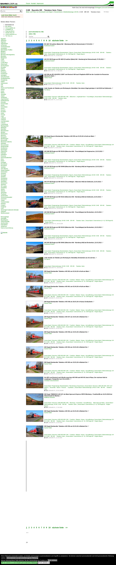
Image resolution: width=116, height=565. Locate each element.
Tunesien (4, 199)
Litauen (3, 123)
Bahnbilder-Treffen (6, 50)
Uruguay (3, 207)
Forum (28, 3)
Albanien (3, 40)
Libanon (3, 119)
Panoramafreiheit (6, 157)
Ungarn (3, 205)
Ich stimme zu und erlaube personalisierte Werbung (19, 563)
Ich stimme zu (43, 563)
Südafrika (4, 188)
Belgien (3, 51)
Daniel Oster (48, 138)
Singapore (4, 180)
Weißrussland (5, 213)
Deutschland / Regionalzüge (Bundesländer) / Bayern (58, 52)
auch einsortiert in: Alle (36, 32)
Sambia (3, 167)
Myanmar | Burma (6, 142)
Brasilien (3, 56)
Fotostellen (4, 225)
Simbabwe (4, 178)
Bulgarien (4, 58)
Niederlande (4, 146)
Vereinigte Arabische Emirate (10, 210)
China (3, 61)
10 (49, 41)
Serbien (3, 176)
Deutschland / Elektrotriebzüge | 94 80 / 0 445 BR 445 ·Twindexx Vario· (64, 83)
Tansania (3, 192)
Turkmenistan (5, 202)
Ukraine (3, 203)
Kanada (3, 102)
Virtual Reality (5, 221)
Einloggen (98, 7)
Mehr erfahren (52, 560)
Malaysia (3, 127)
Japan (3, 96)
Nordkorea (4, 148)
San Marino (4, 169)
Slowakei (3, 181)
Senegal (3, 175)
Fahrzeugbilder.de (10, 28)
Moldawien (4, 134)
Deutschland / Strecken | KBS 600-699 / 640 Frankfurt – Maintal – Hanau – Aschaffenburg (69, 144)
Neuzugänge (5, 217)
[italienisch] (9, 7)
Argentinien (4, 43)
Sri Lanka (4, 186)
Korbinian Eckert (49, 46)
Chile (2, 59)
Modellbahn (4, 220)
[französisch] (6, 7)
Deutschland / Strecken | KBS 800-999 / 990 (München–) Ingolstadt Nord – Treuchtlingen (69, 96)
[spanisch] (11, 7)
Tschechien (4, 195)
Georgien (4, 75)
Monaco (3, 135)
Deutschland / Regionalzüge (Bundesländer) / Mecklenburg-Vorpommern (64, 386)
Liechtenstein (5, 121)
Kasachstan (4, 104)
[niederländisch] (16, 7)
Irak (2, 85)
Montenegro (4, 138)
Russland (4, 165)
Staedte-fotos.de (9, 32)
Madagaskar (4, 126)
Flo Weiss (47, 90)
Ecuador (3, 67)
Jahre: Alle (32, 34)
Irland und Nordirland (7, 88)
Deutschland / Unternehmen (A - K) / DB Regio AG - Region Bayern (66, 54)
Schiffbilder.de (9, 29)
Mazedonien (4, 130)
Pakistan (3, 153)
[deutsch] (4, 7)
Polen (2, 161)
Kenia (2, 105)
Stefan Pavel (48, 77)
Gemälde (3, 218)
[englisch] (2, 7)
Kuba (2, 113)
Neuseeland (4, 145)
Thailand (3, 194)
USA (2, 208)
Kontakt (33, 3)
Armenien (4, 45)
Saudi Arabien (5, 170)
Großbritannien (5, 78)
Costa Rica (4, 62)
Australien (4, 48)
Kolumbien (4, 107)
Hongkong (4, 80)
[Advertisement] (67, 24)
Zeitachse (4, 226)
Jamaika (3, 94)
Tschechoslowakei (6, 197)
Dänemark (4, 64)
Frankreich (4, 73)
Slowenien (4, 183)
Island (3, 89)
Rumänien (4, 164)
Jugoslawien (5, 99)
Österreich (4, 151)
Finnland (3, 72)
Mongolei (4, 137)
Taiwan (3, 191)
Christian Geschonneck (51, 380)
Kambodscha (5, 100)
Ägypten (3, 39)
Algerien (3, 42)
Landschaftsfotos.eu (11, 34)
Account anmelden (108, 7)
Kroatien (3, 111)
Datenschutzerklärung (7, 228)
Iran (2, 86)
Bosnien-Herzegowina (8, 54)
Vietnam (3, 211)
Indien (3, 81)
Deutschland (58, 12)
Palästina (4, 154)
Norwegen (4, 150)
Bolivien (3, 53)
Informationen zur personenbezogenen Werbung (22, 558)
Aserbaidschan (5, 47)
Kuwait (3, 115)
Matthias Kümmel (49, 397)
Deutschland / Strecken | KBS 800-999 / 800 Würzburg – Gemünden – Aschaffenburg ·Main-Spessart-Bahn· (74, 402)
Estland (3, 70)
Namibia (3, 143)
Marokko (3, 129)
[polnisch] (13, 7)
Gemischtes (4, 223)
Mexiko (3, 132)
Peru (2, 159)
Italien (3, 92)
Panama (3, 156)
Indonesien (4, 83)
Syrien (3, 189)
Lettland (3, 118)
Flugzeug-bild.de (9, 31)
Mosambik (4, 140)
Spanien (3, 184)
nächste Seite (58, 41)
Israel (2, 91)
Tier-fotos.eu (8, 36)
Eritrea (3, 69)
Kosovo (3, 110)
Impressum (40, 3)
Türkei (3, 200)
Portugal (3, 162)
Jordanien (4, 97)
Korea (3, 108)
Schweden (4, 172)
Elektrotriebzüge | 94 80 (71, 12)
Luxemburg (4, 124)
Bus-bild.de (8, 26)
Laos (2, 116)
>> (66, 41)
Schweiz (3, 173)
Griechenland (5, 77)
